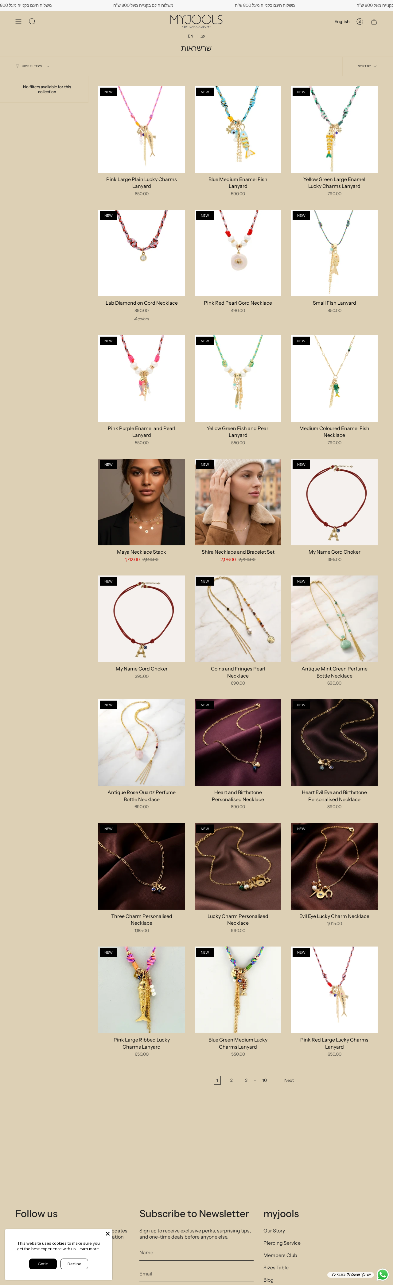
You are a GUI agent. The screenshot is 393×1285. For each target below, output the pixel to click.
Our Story (274, 1231)
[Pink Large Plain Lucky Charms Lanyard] (141, 129)
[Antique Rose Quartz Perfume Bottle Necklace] (141, 742)
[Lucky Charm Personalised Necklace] (238, 866)
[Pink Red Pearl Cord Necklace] (238, 253)
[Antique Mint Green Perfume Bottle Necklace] (334, 618)
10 (265, 1080)
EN (190, 36)
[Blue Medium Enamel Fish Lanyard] (238, 129)
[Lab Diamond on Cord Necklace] (141, 253)
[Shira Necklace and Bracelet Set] (238, 502)
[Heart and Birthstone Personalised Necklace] (238, 742)
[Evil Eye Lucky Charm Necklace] (334, 866)
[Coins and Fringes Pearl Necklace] (238, 618)
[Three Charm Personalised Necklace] (141, 866)
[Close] (108, 1234)
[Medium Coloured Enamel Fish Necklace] (334, 378)
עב (202, 36)
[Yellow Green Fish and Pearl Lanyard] (238, 378)
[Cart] (374, 21)
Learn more (88, 1248)
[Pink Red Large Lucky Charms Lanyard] (334, 990)
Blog (268, 1280)
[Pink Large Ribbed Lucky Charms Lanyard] (141, 990)
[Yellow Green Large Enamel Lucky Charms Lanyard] (334, 129)
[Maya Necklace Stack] (141, 502)
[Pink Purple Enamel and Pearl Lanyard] (141, 378)
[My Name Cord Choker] (334, 502)
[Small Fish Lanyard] (334, 253)
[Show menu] (18, 21)
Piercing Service (282, 1243)
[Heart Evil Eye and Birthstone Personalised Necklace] (334, 742)
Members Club (280, 1255)
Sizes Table (276, 1267)
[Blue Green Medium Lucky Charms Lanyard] (238, 990)
